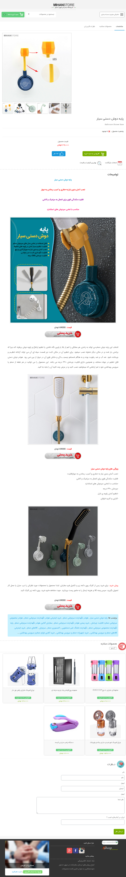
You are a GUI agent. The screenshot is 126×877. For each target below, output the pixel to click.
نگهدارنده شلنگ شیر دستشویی (74, 628)
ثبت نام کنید (16, 872)
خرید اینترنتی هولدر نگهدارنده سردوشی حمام (42, 618)
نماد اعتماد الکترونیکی (86, 861)
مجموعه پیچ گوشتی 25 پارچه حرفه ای (64, 690)
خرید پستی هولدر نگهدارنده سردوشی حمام (71, 623)
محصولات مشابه (105, 26)
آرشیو (113, 648)
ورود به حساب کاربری (33, 872)
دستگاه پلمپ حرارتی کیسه (64, 743)
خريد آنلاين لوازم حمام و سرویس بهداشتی (37, 633)
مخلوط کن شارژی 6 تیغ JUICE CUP (105, 690)
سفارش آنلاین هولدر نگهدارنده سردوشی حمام (33, 623)
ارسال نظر (119, 832)
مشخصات (119, 26)
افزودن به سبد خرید (92, 154)
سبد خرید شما (13, 15)
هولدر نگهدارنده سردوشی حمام (75, 618)
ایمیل (122, 783)
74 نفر (56, 154)
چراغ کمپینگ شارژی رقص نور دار (23, 690)
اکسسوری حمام (53, 628)
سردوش (42, 628)
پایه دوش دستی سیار (98, 618)
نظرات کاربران (89, 26)
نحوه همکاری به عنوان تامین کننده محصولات (78, 869)
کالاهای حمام (32, 628)
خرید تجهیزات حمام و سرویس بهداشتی (72, 633)
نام (123, 772)
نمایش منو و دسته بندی (110, 15)
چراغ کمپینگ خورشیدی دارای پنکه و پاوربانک (105, 743)
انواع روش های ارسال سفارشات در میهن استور (76, 865)
